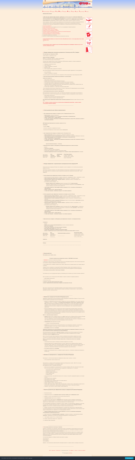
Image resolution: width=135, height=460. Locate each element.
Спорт (69, 11)
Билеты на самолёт (82, 450)
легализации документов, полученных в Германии (51, 33)
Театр (61, 11)
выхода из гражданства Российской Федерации (51, 32)
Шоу (57, 11)
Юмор (73, 11)
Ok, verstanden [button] (129, 458)
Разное (87, 11)
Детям (77, 11)
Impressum (53, 450)
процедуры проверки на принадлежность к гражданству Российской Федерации (57, 31)
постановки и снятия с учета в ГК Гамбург (50, 29)
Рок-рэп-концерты (46, 11)
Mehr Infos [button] (30, 458)
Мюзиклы (65, 11)
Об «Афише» (71, 450)
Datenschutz (58, 450)
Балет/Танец (82, 11)
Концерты (53, 11)
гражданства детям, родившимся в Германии (51, 30)
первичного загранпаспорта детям (49, 28)
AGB (50, 450)
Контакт (76, 450)
